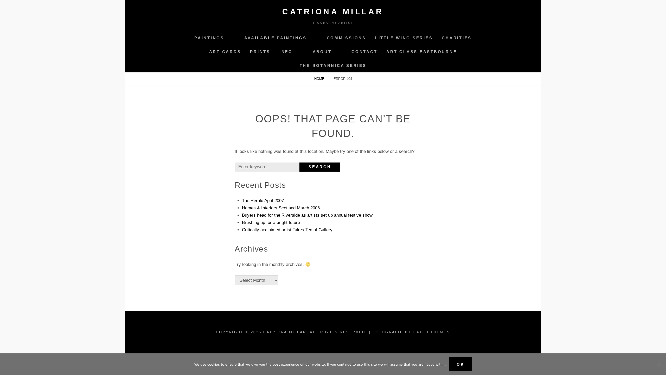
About (322, 51)
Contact (364, 51)
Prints (260, 51)
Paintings (209, 38)
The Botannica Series (333, 65)
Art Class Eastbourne (421, 51)
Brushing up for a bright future (271, 222)
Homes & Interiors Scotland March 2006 (281, 207)
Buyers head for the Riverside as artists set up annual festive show (307, 215)
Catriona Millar (333, 11)
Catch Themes (431, 332)
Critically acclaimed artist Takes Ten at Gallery (287, 229)
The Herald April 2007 (263, 200)
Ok (460, 364)
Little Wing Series (404, 38)
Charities (457, 38)
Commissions (346, 38)
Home (319, 79)
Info (286, 51)
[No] (659, 364)
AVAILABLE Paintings (275, 38)
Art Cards (225, 51)
